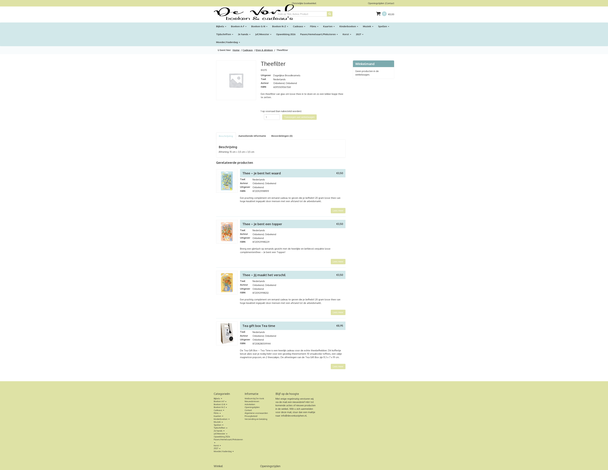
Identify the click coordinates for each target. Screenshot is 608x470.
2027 (359, 34)
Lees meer (338, 210)
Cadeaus (298, 26)
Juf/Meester (262, 34)
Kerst (346, 34)
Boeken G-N (258, 26)
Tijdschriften (224, 34)
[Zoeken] (329, 14)
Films (313, 26)
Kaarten (328, 26)
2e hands (243, 34)
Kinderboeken (348, 26)
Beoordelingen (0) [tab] (282, 135)
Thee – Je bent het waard (261, 173)
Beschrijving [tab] (226, 136)
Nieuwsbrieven (252, 401)
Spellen (383, 26)
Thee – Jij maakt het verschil (264, 275)
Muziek (367, 26)
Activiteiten (250, 404)
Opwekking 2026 (285, 34)
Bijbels (220, 26)
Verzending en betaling (256, 419)
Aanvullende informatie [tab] (252, 135)
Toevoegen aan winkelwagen (299, 117)
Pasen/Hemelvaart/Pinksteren (318, 34)
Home (236, 50)
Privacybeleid (251, 416)
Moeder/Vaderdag (227, 42)
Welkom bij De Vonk (254, 398)
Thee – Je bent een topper (262, 224)
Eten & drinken (264, 50)
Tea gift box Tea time (258, 326)
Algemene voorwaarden (256, 413)
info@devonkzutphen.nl (294, 415)
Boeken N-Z (279, 26)
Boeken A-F (238, 26)
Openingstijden (376, 3)
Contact (390, 3)
